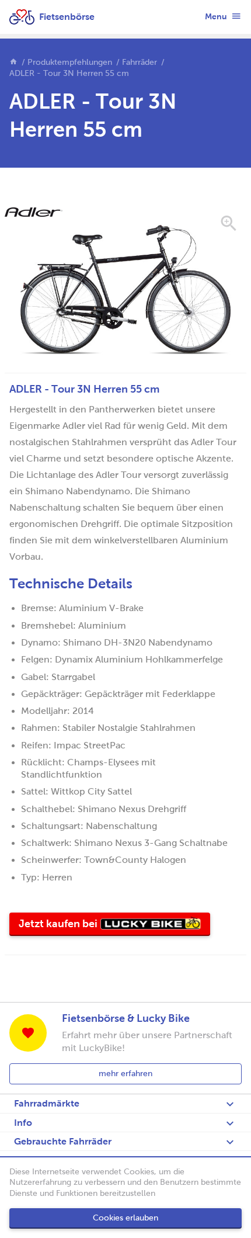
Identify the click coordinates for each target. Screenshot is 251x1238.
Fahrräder (139, 62)
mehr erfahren (125, 1073)
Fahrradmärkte (46, 1103)
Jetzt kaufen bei (114, 926)
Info (23, 1123)
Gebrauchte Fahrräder (62, 1141)
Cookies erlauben (125, 1217)
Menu (217, 16)
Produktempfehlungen (69, 62)
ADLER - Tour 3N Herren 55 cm (69, 73)
